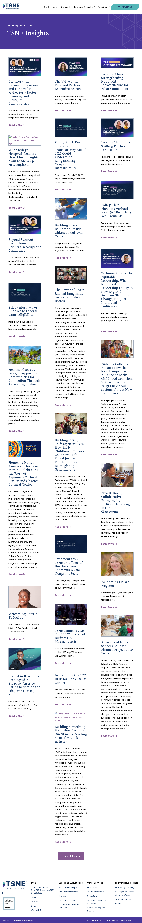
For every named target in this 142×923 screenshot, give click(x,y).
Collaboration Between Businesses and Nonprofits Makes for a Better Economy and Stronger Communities (23, 92)
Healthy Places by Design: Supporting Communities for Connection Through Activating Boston (24, 377)
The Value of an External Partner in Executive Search (69, 85)
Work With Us (37, 910)
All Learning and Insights (126, 887)
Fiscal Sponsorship (95, 891)
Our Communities (67, 900)
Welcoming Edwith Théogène (22, 616)
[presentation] (24, 75)
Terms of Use (126, 920)
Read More (15, 125)
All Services (92, 887)
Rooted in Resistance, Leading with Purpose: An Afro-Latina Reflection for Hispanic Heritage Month (24, 685)
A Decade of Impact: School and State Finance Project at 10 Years (117, 647)
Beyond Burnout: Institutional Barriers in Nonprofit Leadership (24, 245)
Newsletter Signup (123, 899)
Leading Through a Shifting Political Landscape (115, 146)
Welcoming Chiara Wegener (115, 584)
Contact (34, 906)
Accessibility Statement (95, 920)
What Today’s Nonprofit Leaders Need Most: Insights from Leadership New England (23, 157)
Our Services (50, 6)
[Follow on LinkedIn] (3, 893)
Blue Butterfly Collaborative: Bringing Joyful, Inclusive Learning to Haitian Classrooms (115, 502)
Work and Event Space (69, 887)
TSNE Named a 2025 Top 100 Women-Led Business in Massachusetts (70, 636)
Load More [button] (70, 856)
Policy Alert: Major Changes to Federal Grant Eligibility (22, 311)
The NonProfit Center (68, 891)
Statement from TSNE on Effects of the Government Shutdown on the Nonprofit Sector (69, 566)
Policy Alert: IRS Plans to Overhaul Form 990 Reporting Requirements (116, 210)
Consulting (92, 896)
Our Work (65, 6)
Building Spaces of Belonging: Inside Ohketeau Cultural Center (69, 230)
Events (118, 903)
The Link (62, 896)
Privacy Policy (112, 920)
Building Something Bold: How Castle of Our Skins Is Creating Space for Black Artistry (71, 734)
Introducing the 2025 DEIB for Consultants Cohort (71, 679)
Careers (34, 901)
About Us (102, 6)
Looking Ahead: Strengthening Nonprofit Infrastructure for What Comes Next (114, 81)
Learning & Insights (83, 6)
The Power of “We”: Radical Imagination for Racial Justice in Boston (70, 295)
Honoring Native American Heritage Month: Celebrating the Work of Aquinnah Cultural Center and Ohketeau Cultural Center (24, 474)
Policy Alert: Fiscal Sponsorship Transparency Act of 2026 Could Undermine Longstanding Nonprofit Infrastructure (70, 155)
